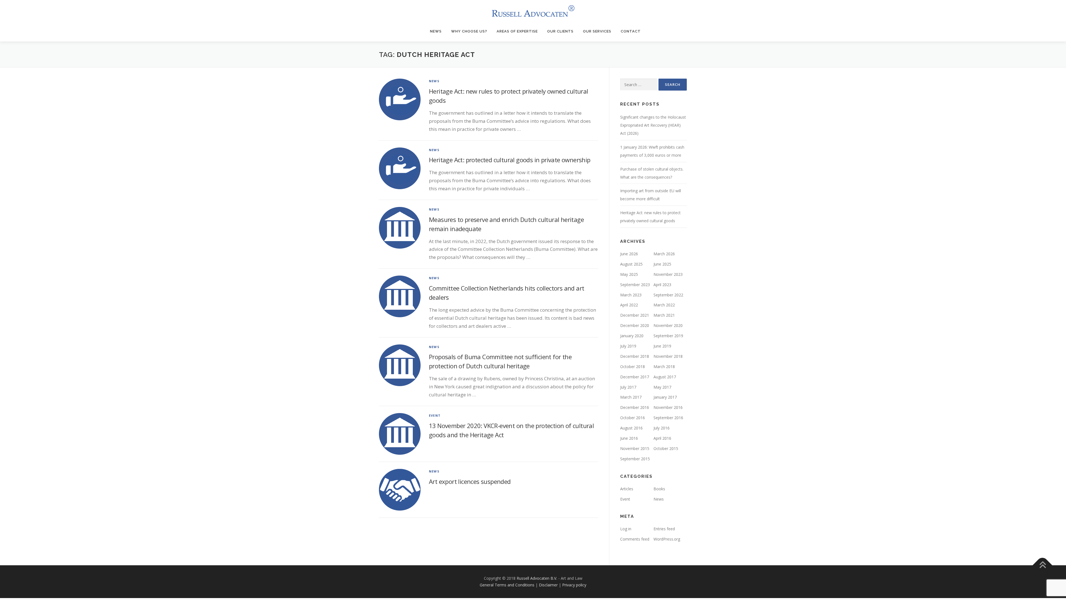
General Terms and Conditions (507, 585)
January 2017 (665, 397)
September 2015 (635, 458)
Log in (625, 528)
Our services (597, 31)
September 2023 (635, 284)
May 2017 (662, 387)
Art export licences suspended (470, 481)
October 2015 (665, 448)
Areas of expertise (517, 31)
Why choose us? (469, 31)
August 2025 (631, 264)
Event (435, 415)
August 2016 (631, 428)
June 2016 (629, 438)
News (436, 31)
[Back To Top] (1042, 565)
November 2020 (668, 325)
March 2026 (664, 253)
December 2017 (634, 376)
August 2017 (664, 376)
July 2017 (628, 387)
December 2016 (634, 407)
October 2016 (632, 417)
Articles (626, 488)
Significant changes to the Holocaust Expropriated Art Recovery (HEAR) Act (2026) (653, 125)
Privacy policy (574, 585)
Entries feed (664, 528)
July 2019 (628, 346)
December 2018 (634, 356)
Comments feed (634, 539)
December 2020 (634, 325)
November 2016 (668, 407)
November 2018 (668, 356)
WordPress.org (666, 539)
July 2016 (661, 428)
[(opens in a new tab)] (400, 296)
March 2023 (631, 295)
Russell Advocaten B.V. (537, 578)
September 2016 (668, 417)
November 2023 (668, 274)
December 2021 (634, 315)
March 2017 (631, 397)
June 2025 (662, 264)
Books (659, 488)
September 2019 (668, 335)
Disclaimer (548, 585)
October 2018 (632, 366)
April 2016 (662, 438)
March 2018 (664, 366)
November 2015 (634, 448)
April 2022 (629, 305)
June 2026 (629, 253)
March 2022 (664, 305)
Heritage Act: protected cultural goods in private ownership (509, 160)
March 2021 (664, 315)
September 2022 (668, 295)
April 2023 (662, 284)
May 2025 (629, 274)
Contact (631, 31)
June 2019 (662, 346)
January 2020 (631, 335)
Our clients (560, 31)
